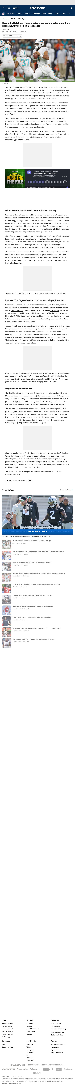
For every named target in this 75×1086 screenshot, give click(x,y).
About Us (29, 1024)
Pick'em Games (7, 1024)
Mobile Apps (6, 1037)
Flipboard (29, 1060)
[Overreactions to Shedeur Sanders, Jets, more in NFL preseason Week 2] (6, 555)
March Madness (7, 1034)
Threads (29, 1058)
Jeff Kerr (6, 29)
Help (3, 1044)
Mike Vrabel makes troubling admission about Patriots (31, 617)
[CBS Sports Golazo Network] (53, 1065)
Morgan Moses (26, 462)
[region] (37, 515)
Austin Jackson (61, 401)
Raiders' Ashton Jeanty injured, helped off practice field (32, 595)
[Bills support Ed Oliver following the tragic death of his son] (6, 643)
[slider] (37, 529)
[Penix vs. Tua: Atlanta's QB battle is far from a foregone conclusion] (6, 588)
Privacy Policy (56, 1026)
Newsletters (55, 1047)
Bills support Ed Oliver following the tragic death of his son (33, 639)
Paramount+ (30, 1031)
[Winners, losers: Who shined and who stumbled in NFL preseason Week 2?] (6, 577)
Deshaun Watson (28, 376)
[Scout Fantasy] (68, 1069)
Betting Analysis (7, 1031)
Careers (29, 1026)
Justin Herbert (17, 310)
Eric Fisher (45, 459)
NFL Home (5, 19)
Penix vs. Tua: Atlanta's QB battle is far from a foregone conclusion (36, 584)
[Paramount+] (35, 1069)
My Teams (54, 1050)
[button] (3, 8)
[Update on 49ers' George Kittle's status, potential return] (6, 610)
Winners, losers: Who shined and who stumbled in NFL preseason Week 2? (39, 574)
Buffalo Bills (24, 121)
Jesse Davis (43, 401)
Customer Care (7, 1047)
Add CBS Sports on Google (14, 36)
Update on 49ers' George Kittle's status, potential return (32, 606)
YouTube (29, 1044)
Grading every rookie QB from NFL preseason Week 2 (31, 563)
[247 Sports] (8, 1069)
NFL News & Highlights (18, 19)
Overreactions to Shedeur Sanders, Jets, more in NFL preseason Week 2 (38, 552)
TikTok (28, 1047)
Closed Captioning (57, 1032)
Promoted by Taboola (65, 490)
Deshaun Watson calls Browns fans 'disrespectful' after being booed (36, 628)
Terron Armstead (47, 456)
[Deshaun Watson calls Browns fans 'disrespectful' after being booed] (6, 632)
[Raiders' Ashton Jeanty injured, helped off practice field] (6, 599)
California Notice (57, 1035)
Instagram (29, 1050)
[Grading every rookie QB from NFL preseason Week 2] (6, 566)
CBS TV (29, 1034)
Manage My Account (58, 1044)
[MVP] (59, 1068)
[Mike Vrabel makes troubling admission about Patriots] (6, 621)
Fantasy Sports (7, 1026)
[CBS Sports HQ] (33, 1065)
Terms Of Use (56, 1024)
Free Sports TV (7, 1029)
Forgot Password (57, 1052)
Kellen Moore (17, 260)
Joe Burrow (54, 310)
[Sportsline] (22, 1069)
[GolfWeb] (37, 1073)
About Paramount (32, 1029)
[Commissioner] (48, 1068)
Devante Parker (29, 322)
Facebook (29, 1052)
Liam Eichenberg (28, 401)
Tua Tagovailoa (44, 239)
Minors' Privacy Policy (58, 1029)
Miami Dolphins (15, 87)
